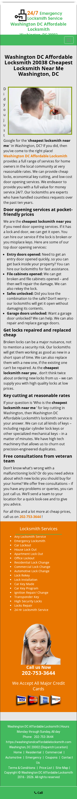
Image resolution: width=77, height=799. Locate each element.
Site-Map (62, 768)
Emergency (33, 757)
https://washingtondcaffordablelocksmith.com (38, 742)
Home (18, 752)
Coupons (51, 757)
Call (40, 793)
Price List (45, 768)
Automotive (13, 757)
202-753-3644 (30, 516)
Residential (33, 752)
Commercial (53, 752)
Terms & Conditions (21, 768)
